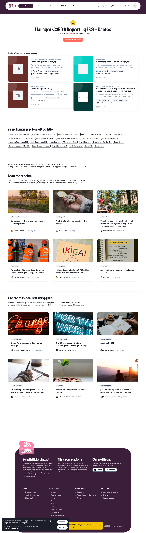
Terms (79, 498)
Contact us (80, 492)
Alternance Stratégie (70, 142)
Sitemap (106, 495)
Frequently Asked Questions (86, 495)
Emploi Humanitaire (76, 146)
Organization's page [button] (73, 40)
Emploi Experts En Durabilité (90, 138)
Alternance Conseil (15, 138)
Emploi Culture (119, 142)
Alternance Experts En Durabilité (67, 138)
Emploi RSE (107, 134)
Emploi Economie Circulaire (41, 146)
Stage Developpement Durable (68, 134)
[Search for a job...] (98, 6)
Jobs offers (24, 6)
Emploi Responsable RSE (39, 142)
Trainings (39, 6)
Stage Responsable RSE (110, 138)
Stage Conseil (118, 134)
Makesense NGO (30, 498)
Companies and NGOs (58, 6)
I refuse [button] (62, 527)
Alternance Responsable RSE (18, 142)
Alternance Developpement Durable (44, 134)
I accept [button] (62, 522)
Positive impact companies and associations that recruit (27, 164)
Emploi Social (99, 146)
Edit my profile (55, 513)
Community (54, 501)
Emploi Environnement (59, 146)
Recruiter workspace (57, 516)
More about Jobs (30, 492)
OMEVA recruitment (54, 164)
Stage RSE (84, 134)
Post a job (54, 504)
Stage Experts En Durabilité (45, 138)
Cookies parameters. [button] (10, 528)
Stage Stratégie (55, 142)
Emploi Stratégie (84, 142)
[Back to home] (26, 448)
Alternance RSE (96, 134)
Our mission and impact (32, 495)
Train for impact (56, 495)
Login (52, 507)
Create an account (57, 510)
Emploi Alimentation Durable (102, 142)
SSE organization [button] (103, 100)
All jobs (53, 492)
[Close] (100, 526)
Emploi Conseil (28, 138)
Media (75, 6)
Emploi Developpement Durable (19, 134)
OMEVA (71, 34)
